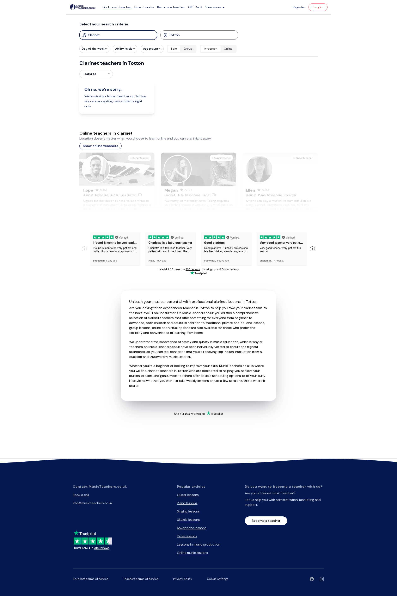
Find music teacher (117, 7)
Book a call (81, 495)
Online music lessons (192, 553)
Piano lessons (187, 503)
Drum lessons (187, 536)
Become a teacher (171, 7)
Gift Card (195, 7)
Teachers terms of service (140, 579)
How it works (144, 7)
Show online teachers (100, 146)
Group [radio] (188, 48)
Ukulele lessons (188, 519)
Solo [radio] (174, 48)
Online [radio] (228, 48)
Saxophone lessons (191, 528)
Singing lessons (188, 511)
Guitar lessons (188, 495)
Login (318, 7)
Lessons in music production (198, 544)
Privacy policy (182, 579)
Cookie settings (217, 579)
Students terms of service (90, 579)
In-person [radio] (210, 48)
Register (299, 7)
